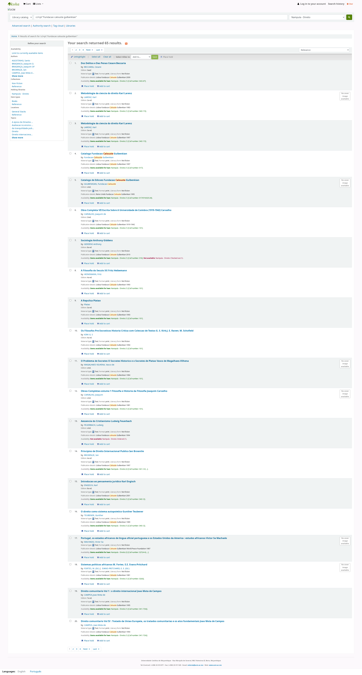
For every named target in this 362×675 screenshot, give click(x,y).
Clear (350, 4)
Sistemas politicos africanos (114, 564)
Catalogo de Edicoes (110, 180)
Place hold (89, 86)
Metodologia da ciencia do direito (106, 93)
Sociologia (97, 240)
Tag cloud (58, 26)
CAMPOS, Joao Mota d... (23, 72)
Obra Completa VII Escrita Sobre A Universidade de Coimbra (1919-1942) (126, 210)
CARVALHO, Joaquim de (95, 214)
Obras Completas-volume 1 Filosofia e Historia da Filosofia (124, 391)
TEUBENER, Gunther (93, 515)
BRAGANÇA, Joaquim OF (23, 66)
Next (88, 49)
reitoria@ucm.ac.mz (195, 665)
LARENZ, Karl (90, 97)
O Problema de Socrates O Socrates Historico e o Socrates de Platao (135, 361)
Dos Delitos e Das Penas (103, 63)
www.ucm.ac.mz (215, 665)
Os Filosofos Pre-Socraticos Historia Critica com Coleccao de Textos (137, 330)
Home (14, 36)
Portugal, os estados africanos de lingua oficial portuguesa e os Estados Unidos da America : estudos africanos (154, 538)
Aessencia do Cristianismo (106, 421)
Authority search (42, 26)
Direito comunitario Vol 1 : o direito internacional (121, 591)
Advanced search (21, 26)
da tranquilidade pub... (23, 128)
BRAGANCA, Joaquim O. (23, 63)
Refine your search (37, 43)
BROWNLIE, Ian (19, 69)
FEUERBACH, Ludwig (93, 425)
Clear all (107, 56)
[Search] (349, 17)
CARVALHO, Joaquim (93, 394)
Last (98, 49)
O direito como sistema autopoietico (112, 511)
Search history (336, 4)
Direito (15, 131)
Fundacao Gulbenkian (99, 157)
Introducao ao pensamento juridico (108, 481)
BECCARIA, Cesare (92, 67)
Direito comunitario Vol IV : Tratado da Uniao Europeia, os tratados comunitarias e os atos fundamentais (152, 621)
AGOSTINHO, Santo (21, 60)
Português (35, 671)
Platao (87, 304)
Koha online (15, 4)
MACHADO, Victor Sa (93, 541)
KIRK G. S (88, 334)
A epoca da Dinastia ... (22, 122)
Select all (96, 56)
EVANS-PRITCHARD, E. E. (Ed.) (115, 568)
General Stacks (19, 111)
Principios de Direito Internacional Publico (112, 451)
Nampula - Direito (20, 93)
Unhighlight (79, 56)
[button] (27, 4)
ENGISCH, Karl (91, 485)
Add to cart (104, 86)
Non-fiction (17, 83)
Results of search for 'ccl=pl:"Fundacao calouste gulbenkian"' (49, 36)
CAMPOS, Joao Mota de (95, 625)
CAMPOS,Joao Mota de (94, 594)
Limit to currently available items (27, 53)
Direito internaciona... (22, 134)
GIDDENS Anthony (92, 244)
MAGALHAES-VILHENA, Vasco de (99, 364)
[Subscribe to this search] (126, 43)
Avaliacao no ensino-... (22, 125)
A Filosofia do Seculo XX (104, 270)
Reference (16, 86)
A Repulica (91, 300)
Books (14, 101)
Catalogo (104, 153)
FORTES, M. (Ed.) (92, 568)
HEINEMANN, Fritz (93, 274)
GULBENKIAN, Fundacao (100, 184)
